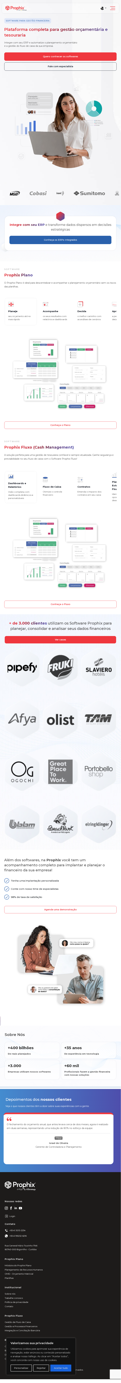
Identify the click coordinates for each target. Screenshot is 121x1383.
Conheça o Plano (60, 425)
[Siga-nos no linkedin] (15, 1208)
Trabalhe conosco (14, 1298)
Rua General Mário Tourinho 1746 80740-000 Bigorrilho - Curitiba (21, 1247)
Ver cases (60, 639)
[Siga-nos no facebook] (11, 1208)
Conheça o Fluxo (60, 604)
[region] (41, 1356)
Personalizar (21, 1368)
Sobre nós (10, 1293)
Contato (9, 1306)
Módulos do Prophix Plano (18, 1265)
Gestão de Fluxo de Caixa (18, 1322)
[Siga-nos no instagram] (6, 1208)
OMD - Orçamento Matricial (19, 1274)
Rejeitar (41, 1368)
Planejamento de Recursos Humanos (24, 1269)
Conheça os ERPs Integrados (60, 239)
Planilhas (9, 1278)
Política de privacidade (16, 1302)
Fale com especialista (60, 66)
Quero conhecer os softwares (60, 56)
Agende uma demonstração (60, 909)
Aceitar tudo (61, 1368)
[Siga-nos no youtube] (20, 1208)
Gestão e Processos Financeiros (21, 1326)
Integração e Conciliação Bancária (22, 1330)
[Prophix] (53, 8)
